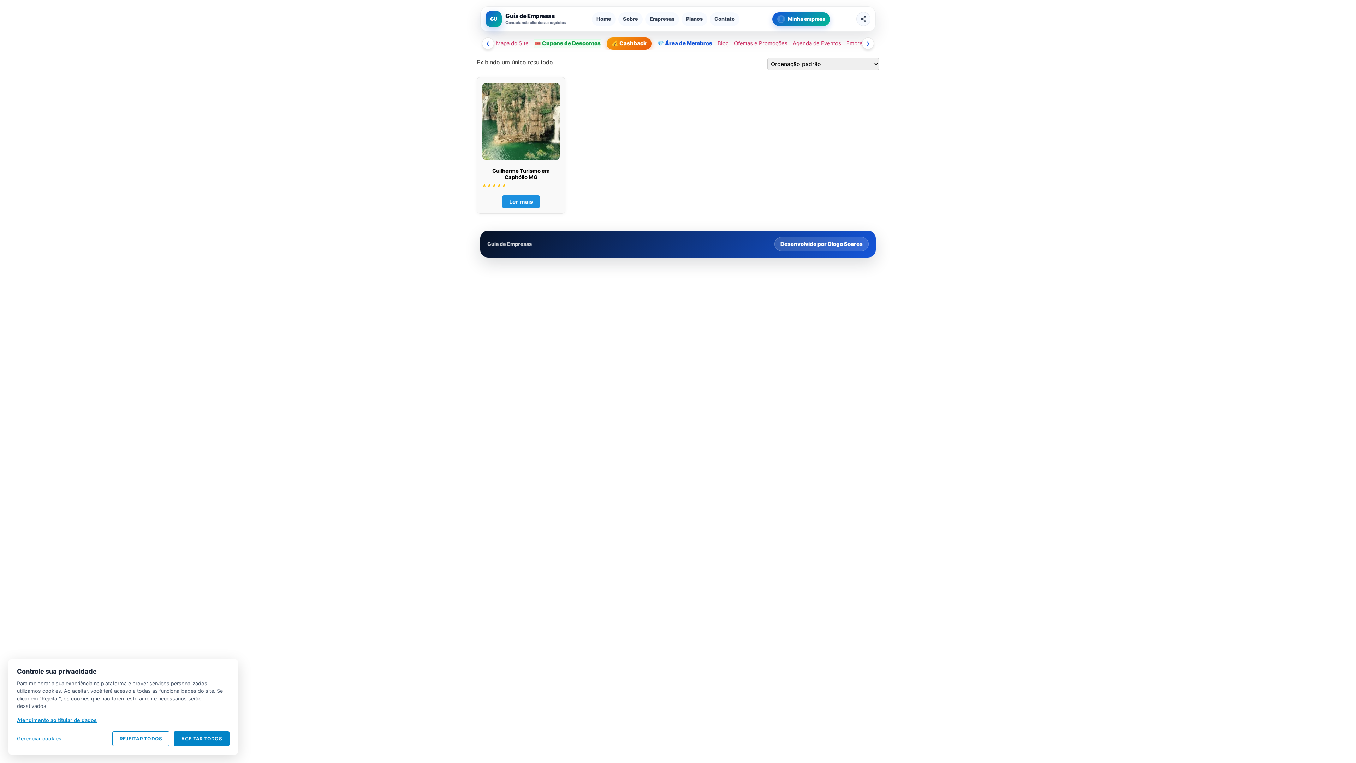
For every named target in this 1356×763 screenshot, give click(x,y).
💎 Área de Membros (684, 43)
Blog (723, 43)
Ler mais (521, 201)
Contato (724, 19)
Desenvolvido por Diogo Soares (821, 244)
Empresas (662, 19)
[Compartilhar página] (863, 19)
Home (603, 19)
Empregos (859, 43)
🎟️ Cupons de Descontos (567, 43)
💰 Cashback (629, 43)
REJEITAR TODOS (141, 738)
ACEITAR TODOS (201, 738)
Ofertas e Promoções (760, 43)
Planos (694, 19)
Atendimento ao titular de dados (57, 720)
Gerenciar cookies (39, 738)
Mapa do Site (512, 43)
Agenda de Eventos (817, 43)
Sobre (630, 19)
